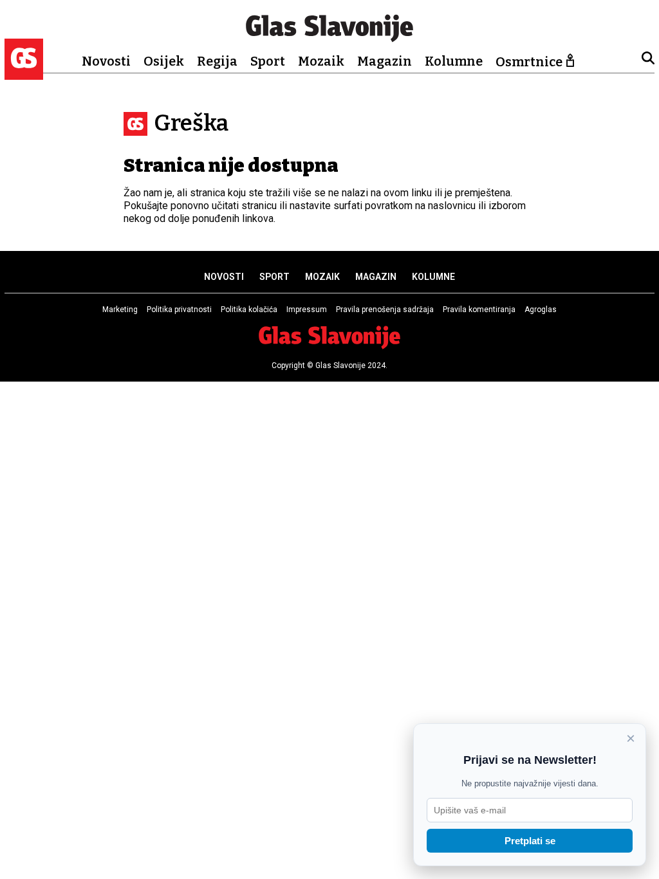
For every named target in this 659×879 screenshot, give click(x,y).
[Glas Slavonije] (24, 73)
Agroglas (540, 309)
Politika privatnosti (179, 309)
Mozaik (321, 61)
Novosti (106, 61)
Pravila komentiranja (479, 309)
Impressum (306, 309)
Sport (267, 61)
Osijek (164, 61)
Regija (217, 61)
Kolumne (454, 61)
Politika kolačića (249, 309)
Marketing (120, 309)
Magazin (384, 61)
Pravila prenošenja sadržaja (385, 309)
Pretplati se (530, 840)
